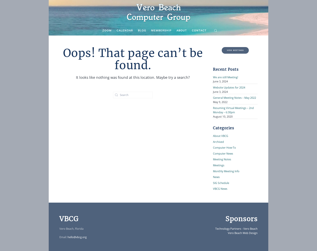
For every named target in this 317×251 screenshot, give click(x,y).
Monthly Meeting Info (226, 171)
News (216, 177)
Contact (199, 30)
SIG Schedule (221, 183)
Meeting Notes (222, 159)
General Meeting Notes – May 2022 (234, 98)
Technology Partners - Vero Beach (236, 229)
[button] (215, 31)
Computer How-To (224, 147)
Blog (142, 30)
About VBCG (220, 136)
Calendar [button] (125, 30)
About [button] (181, 30)
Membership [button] (161, 30)
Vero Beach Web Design (243, 233)
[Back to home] (158, 12)
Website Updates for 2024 (229, 87)
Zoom (107, 30)
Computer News (223, 153)
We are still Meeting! (225, 77)
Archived (218, 142)
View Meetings (235, 50)
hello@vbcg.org (77, 237)
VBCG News (220, 189)
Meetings (218, 165)
